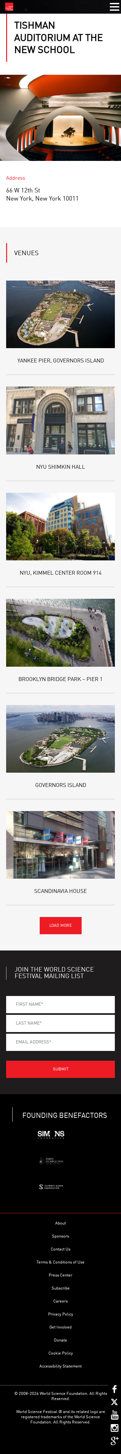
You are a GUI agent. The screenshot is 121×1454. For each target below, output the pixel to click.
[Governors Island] (60, 739)
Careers (60, 1301)
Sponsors (60, 1236)
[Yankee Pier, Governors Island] (60, 314)
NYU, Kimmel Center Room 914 (61, 573)
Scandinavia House (60, 891)
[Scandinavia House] (60, 845)
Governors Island (60, 785)
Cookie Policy (60, 1353)
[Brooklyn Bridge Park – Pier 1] (60, 632)
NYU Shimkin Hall (60, 467)
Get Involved (60, 1327)
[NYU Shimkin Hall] (60, 420)
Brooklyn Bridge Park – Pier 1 (60, 679)
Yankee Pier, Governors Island (60, 361)
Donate (60, 1340)
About (60, 1223)
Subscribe (61, 1288)
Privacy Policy (60, 1314)
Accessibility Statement (60, 1366)
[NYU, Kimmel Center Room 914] (60, 526)
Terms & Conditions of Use (60, 1262)
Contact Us (60, 1249)
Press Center (60, 1275)
